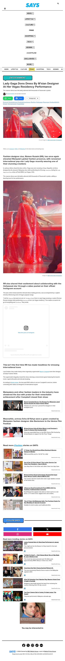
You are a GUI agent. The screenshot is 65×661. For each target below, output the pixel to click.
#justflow (31, 53)
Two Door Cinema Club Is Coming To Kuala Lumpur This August (40, 593)
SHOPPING (29, 36)
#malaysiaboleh (54, 102)
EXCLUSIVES (29, 59)
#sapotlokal (20, 104)
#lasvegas (46, 102)
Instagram (11, 149)
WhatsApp (22, 149)
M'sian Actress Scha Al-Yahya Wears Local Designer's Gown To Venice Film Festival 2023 (40, 429)
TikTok (16, 149)
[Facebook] (23, 645)
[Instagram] (32, 645)
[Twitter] (28, 645)
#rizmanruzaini (12, 104)
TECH (29, 42)
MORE (29, 64)
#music (5, 104)
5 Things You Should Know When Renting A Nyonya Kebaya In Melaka (40, 451)
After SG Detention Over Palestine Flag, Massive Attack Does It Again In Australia (42, 580)
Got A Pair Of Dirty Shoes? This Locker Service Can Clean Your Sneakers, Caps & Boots (40, 463)
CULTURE (29, 25)
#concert (5, 102)
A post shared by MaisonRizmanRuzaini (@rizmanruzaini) (26, 355)
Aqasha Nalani (10, 93)
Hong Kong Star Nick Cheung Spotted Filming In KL (38, 568)
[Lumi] (41, 645)
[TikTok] (37, 645)
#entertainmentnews (24, 102)
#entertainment (13, 102)
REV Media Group (33, 651)
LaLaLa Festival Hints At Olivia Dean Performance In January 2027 (41, 543)
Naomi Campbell (44, 371)
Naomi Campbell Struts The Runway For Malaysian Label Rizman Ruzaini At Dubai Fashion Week (42, 402)
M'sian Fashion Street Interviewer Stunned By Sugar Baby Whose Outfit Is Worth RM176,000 (40, 475)
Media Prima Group (50, 651)
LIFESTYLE (29, 19)
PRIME (31, 30)
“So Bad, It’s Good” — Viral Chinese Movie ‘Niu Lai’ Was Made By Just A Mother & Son (41, 555)
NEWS (29, 13)
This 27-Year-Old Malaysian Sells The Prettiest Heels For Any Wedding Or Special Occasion (42, 502)
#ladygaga (39, 102)
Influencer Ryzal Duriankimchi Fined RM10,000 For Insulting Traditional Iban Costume (40, 488)
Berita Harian (14, 382)
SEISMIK (29, 47)
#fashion (33, 102)
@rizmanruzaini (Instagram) (55, 140)
